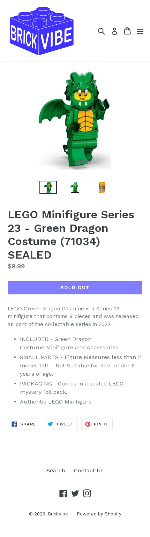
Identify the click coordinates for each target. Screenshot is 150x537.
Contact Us (89, 470)
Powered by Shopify (99, 513)
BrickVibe (58, 513)
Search (55, 470)
